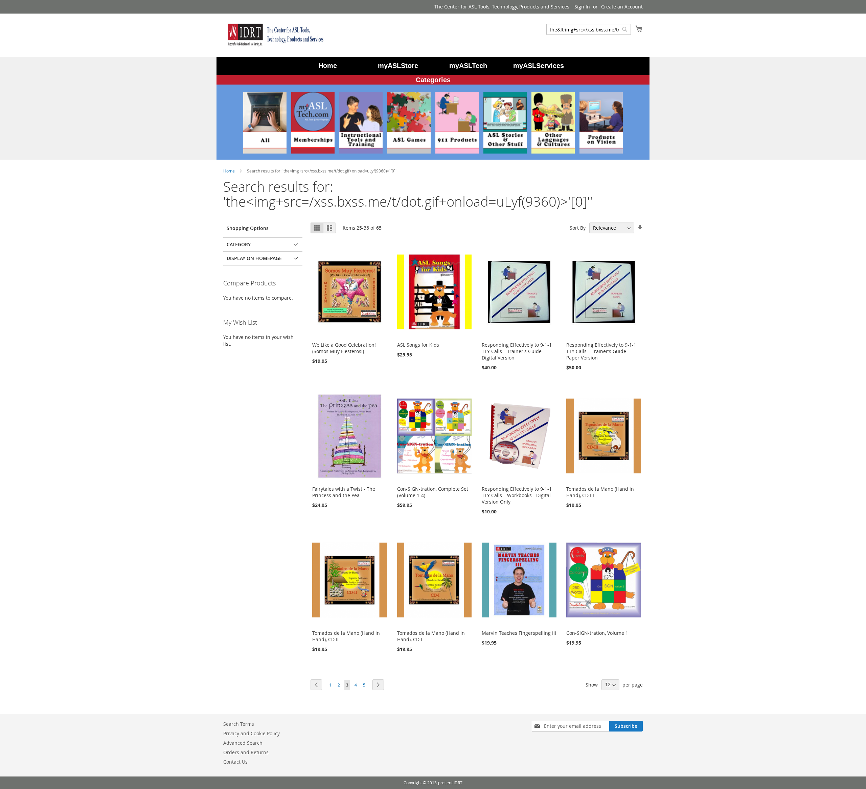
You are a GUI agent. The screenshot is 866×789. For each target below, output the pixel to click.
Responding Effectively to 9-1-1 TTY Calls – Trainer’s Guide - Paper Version (601, 351)
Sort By (578, 228)
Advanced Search (243, 743)
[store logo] (274, 34)
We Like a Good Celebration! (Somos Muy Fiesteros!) (344, 348)
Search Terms (238, 724)
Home (229, 170)
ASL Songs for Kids (418, 345)
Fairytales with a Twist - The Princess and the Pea (343, 492)
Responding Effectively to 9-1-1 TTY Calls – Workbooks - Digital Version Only (517, 495)
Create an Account (622, 6)
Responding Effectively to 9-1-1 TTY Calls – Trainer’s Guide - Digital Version (517, 351)
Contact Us (235, 762)
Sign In (582, 6)
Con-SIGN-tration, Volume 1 (597, 633)
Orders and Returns (246, 752)
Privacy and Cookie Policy (251, 733)
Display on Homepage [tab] (254, 258)
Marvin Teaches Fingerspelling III (519, 633)
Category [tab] (239, 244)
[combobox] (588, 29)
